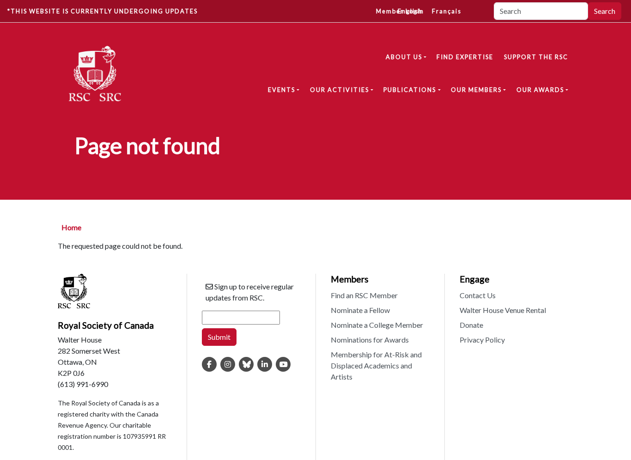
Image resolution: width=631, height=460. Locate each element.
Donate (471, 324)
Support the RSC (536, 57)
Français (446, 11)
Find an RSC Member (364, 295)
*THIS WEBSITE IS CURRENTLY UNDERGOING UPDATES (102, 11)
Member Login (400, 11)
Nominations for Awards (370, 339)
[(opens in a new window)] (209, 364)
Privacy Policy (482, 339)
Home (71, 227)
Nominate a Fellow (360, 310)
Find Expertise (465, 57)
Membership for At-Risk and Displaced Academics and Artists (376, 365)
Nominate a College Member (377, 324)
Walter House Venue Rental (503, 310)
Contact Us (478, 295)
